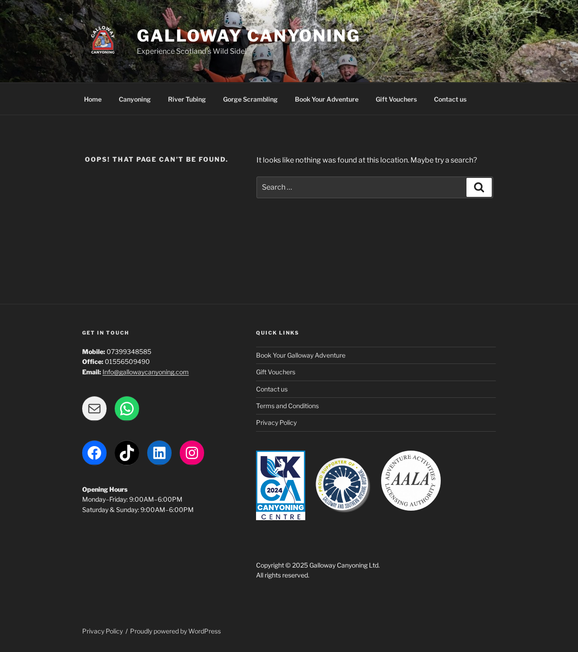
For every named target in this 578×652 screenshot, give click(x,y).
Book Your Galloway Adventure (300, 355)
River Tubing (187, 99)
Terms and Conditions (287, 406)
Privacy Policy (276, 422)
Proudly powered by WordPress (175, 631)
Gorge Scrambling (250, 99)
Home (93, 99)
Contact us (450, 99)
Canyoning (135, 99)
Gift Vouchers (396, 99)
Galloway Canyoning (248, 36)
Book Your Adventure (327, 99)
